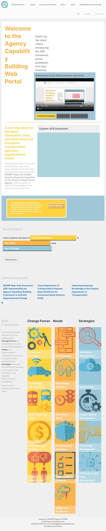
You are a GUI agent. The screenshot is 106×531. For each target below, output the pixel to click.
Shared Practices (17, 5)
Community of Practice (47, 5)
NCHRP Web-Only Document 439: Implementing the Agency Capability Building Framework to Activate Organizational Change (18, 291)
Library (32, 5)
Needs (5, 349)
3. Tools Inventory (79, 116)
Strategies (6, 364)
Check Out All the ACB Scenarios (82, 172)
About (73, 5)
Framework (99, 14)
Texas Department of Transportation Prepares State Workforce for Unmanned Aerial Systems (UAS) (51, 291)
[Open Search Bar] (78, 13)
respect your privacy (54, 526)
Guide (62, 5)
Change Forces (9, 341)
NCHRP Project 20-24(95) (58, 519)
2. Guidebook (63, 116)
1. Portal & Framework (46, 116)
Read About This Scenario (52, 172)
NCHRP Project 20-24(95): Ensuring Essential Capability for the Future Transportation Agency (20, 178)
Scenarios (87, 14)
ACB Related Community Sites (91, 5)
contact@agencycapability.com (62, 524)
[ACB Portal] (4, 4)
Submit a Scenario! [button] (56, 205)
